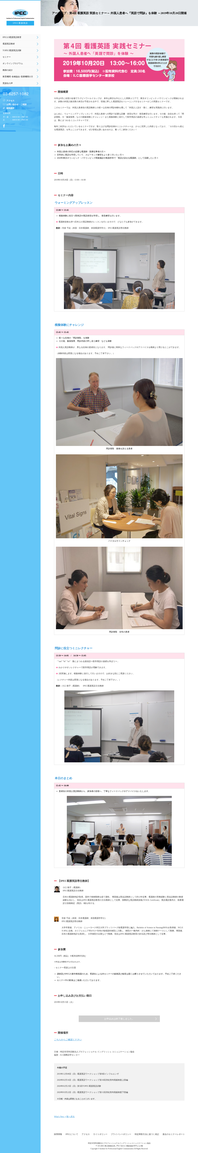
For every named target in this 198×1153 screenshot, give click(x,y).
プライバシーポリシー (121, 1134)
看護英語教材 (9, 44)
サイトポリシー (100, 1134)
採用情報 (58, 1134)
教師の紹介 (8, 70)
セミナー (7, 57)
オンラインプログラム (13, 63)
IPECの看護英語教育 (12, 37)
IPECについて (72, 1134)
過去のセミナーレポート (173, 1134)
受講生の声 (8, 83)
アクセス (10, 100)
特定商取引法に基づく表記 (147, 1134)
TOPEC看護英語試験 (12, 50)
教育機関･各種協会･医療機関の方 (18, 77)
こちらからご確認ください (68, 1039)
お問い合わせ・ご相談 (16, 104)
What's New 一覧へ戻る (64, 1117)
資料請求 (10, 108)
